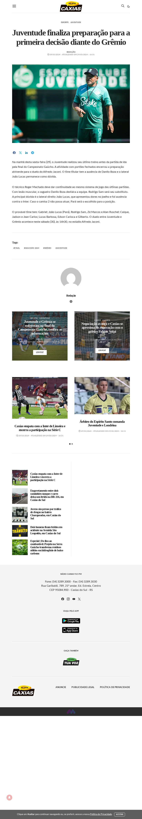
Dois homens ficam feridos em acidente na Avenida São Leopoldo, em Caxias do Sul (46, 530)
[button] (128, 6)
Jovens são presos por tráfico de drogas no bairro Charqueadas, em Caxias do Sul (45, 514)
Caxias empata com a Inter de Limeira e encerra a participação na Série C (40, 428)
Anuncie (61, 687)
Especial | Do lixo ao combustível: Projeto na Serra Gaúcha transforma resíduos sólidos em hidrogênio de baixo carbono (46, 547)
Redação (71, 52)
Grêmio (47, 248)
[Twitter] (79, 599)
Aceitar (119, 814)
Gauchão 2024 (32, 248)
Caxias (97, 320)
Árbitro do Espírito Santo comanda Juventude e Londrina (102, 423)
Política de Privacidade (115, 687)
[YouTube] (73, 599)
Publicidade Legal (83, 687)
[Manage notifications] (9, 797)
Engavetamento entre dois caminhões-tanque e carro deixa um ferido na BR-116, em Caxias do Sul (47, 495)
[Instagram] (68, 599)
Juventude (75, 22)
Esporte (65, 22)
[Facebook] (62, 599)
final (17, 248)
